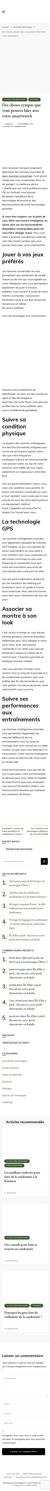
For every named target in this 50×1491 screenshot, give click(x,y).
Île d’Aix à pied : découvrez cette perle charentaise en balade (26, 973)
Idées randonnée (12, 1074)
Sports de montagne (14, 1095)
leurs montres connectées (17, 176)
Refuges (7, 1088)
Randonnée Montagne (19, 848)
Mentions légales (32, 1474)
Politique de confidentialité (25, 1485)
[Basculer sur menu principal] (3, 12)
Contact (8, 1477)
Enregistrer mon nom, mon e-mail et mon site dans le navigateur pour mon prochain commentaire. (23, 1439)
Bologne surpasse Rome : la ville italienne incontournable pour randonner (27, 908)
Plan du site (13, 1474)
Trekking (7, 1102)
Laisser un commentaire (14, 126)
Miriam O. (9, 124)
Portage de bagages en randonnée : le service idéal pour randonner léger (28, 924)
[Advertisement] (25, 65)
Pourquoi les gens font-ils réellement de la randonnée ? (23, 1314)
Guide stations (10, 1067)
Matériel (34, 99)
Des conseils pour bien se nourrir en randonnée (20, 1246)
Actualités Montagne (14, 99)
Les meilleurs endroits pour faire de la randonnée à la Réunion (22, 1176)
